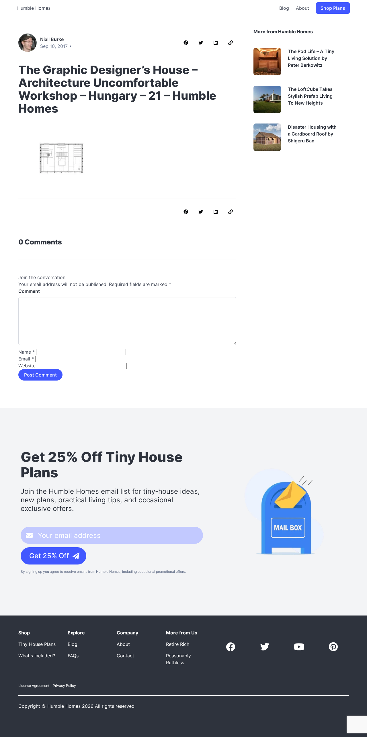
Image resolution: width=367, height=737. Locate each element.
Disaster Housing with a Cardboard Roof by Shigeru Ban (312, 134)
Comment (29, 291)
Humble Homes (33, 8)
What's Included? (36, 655)
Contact (125, 655)
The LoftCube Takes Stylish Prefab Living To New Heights (310, 96)
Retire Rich (177, 644)
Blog (284, 8)
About (302, 8)
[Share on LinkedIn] (215, 42)
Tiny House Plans (37, 644)
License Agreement (33, 685)
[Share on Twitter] (200, 42)
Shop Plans (333, 8)
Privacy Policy (64, 685)
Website (27, 366)
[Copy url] (230, 42)
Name (26, 352)
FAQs (73, 655)
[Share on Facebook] (186, 42)
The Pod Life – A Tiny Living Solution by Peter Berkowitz (311, 58)
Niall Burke (52, 39)
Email (26, 359)
